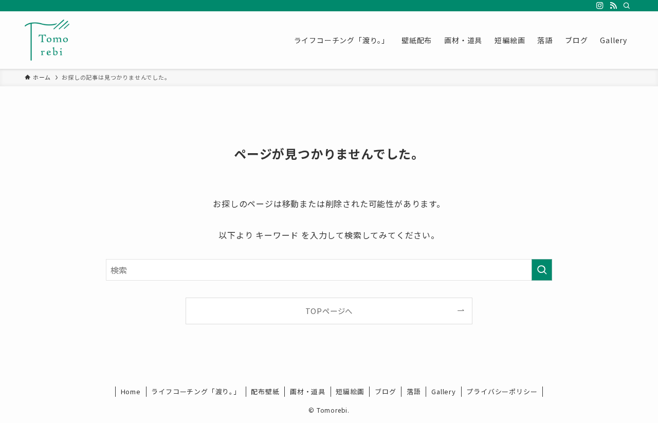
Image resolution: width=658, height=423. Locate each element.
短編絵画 (350, 391)
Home (131, 391)
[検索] (626, 5)
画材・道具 (307, 391)
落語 (414, 391)
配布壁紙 (265, 391)
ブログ (385, 391)
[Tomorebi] (47, 40)
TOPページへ (329, 310)
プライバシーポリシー (501, 391)
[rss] (613, 5)
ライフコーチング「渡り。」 (195, 391)
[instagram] (600, 5)
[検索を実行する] (542, 270)
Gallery (443, 391)
